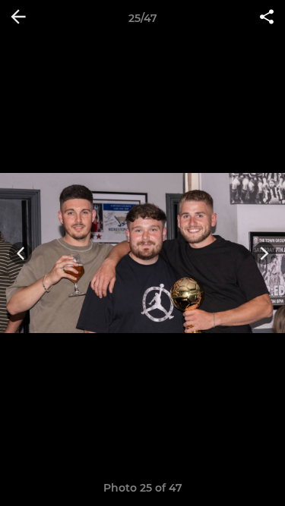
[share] (267, 18)
